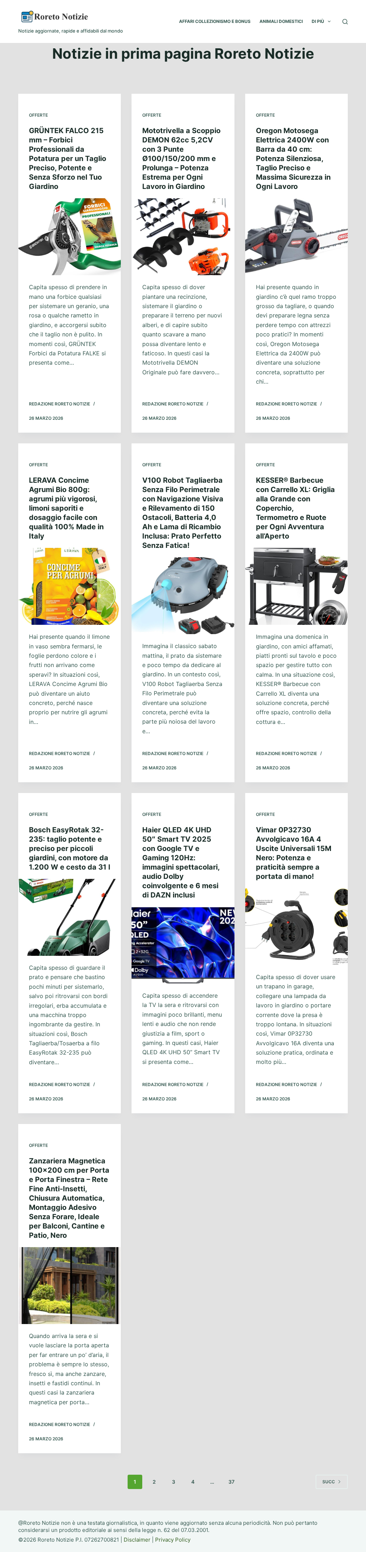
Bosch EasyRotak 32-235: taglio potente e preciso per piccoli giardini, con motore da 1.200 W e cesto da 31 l (69, 848)
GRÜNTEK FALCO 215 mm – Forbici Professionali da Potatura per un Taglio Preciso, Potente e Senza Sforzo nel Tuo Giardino (67, 158)
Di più (318, 21)
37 (231, 1482)
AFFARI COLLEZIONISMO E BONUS (215, 21)
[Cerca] (345, 21)
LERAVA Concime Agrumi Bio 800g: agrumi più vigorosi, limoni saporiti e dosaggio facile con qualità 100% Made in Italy (66, 508)
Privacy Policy (173, 1539)
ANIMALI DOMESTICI (281, 21)
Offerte (38, 115)
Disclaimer (137, 1539)
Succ (328, 1481)
